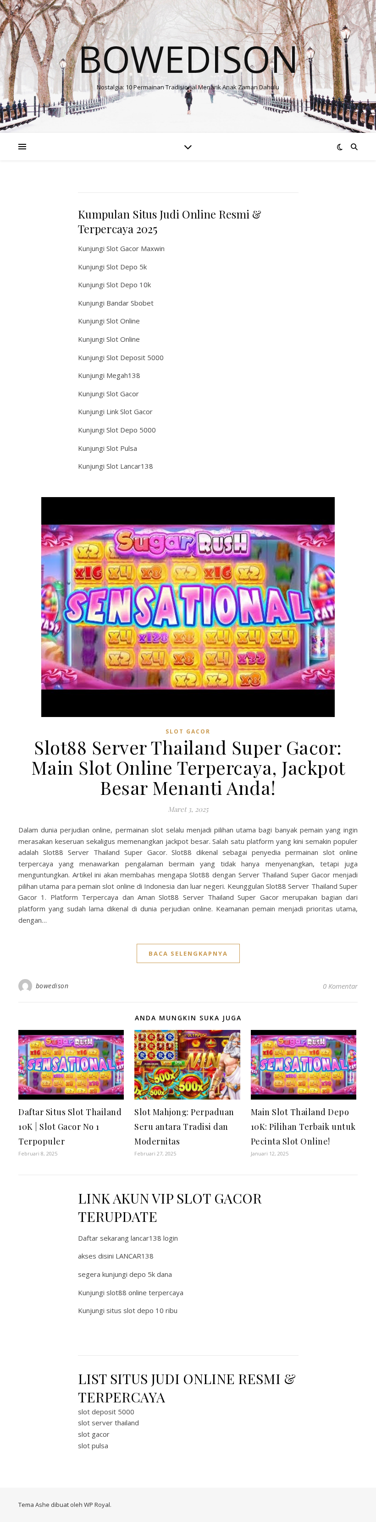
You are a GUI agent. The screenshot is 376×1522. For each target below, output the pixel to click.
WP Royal (97, 1504)
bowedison (52, 985)
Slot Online (123, 320)
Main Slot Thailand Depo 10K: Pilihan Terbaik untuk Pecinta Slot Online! (303, 1126)
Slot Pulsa (121, 448)
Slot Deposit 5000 (135, 357)
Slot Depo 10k (128, 284)
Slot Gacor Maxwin (135, 248)
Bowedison (188, 58)
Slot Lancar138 (129, 466)
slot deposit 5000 (106, 1411)
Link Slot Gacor (129, 411)
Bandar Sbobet (130, 302)
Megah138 (123, 375)
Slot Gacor (122, 393)
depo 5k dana (150, 1274)
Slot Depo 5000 (131, 429)
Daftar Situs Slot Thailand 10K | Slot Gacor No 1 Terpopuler (70, 1126)
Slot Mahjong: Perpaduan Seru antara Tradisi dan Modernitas (184, 1126)
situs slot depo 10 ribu (141, 1310)
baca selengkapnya (188, 953)
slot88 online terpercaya (144, 1292)
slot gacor (94, 1434)
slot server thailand (108, 1422)
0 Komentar (340, 986)
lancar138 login (154, 1238)
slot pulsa (93, 1445)
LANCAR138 (135, 1255)
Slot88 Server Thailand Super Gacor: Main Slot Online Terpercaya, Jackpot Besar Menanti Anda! (188, 767)
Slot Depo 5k (126, 266)
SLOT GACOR (188, 731)
